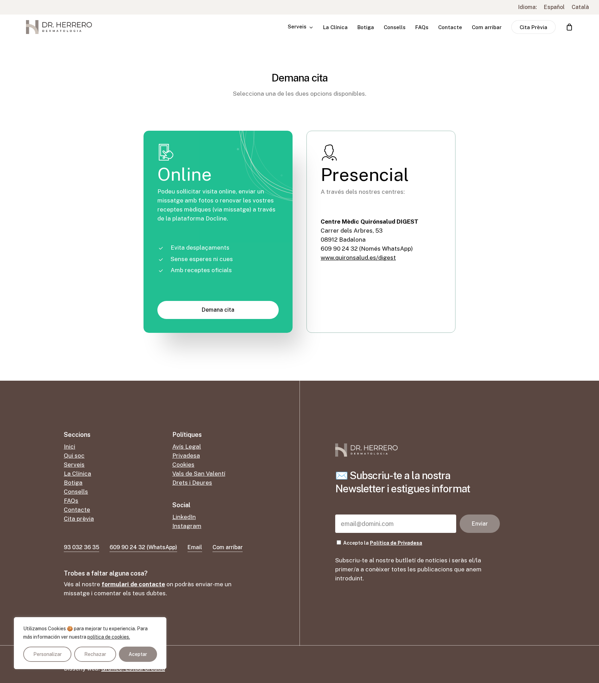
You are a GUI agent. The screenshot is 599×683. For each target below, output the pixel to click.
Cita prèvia (79, 518)
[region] (90, 643)
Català (580, 7)
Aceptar (138, 654)
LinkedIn (184, 516)
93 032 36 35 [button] (81, 547)
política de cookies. (108, 637)
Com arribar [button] (227, 547)
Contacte (77, 509)
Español (554, 7)
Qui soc (74, 455)
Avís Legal (186, 446)
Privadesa (186, 455)
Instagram (186, 525)
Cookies (183, 464)
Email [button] (195, 547)
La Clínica (77, 473)
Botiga (73, 482)
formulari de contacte (133, 584)
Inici (69, 446)
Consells (76, 491)
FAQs (71, 500)
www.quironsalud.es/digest (358, 257)
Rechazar (95, 654)
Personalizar (47, 654)
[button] (218, 309)
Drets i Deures (192, 482)
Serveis (74, 464)
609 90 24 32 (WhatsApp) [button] (143, 547)
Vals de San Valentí (198, 473)
